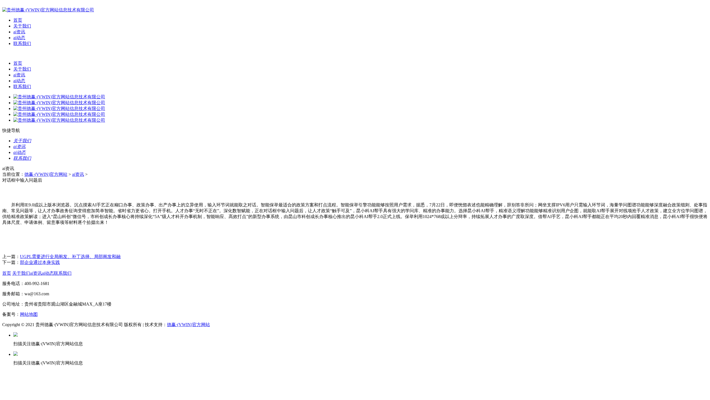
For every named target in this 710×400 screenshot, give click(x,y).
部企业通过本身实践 (40, 262)
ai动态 (19, 37)
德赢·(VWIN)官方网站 (45, 174)
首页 (17, 20)
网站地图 (29, 314)
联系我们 (22, 43)
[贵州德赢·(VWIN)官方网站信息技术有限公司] (48, 10)
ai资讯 (19, 31)
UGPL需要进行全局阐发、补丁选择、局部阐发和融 (70, 256)
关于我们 (22, 26)
